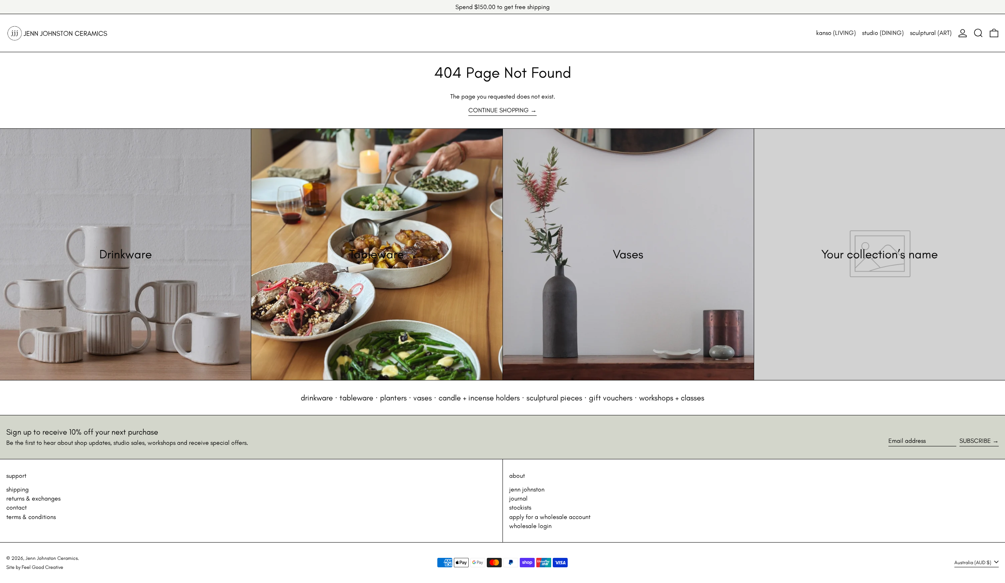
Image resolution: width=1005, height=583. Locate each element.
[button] (978, 33)
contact (16, 507)
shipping (17, 489)
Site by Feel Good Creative (34, 567)
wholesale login (530, 526)
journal (518, 498)
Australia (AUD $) (973, 562)
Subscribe (975, 440)
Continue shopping (498, 110)
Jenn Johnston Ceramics (52, 558)
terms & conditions (31, 517)
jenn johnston (527, 489)
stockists (520, 507)
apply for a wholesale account (549, 517)
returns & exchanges (33, 498)
